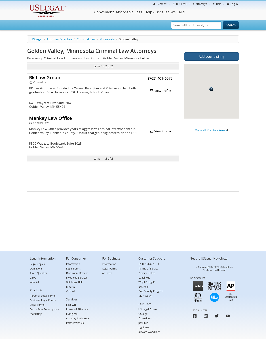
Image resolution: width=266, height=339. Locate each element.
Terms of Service (148, 268)
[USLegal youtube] (228, 316)
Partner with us (75, 323)
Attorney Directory (60, 39)
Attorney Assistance (77, 318)
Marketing (36, 313)
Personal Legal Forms (43, 295)
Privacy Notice (146, 273)
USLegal (37, 39)
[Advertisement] (211, 162)
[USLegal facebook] (195, 316)
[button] (211, 89)
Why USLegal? (146, 282)
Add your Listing (211, 56)
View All (34, 282)
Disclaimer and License (214, 270)
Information (73, 264)
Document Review (77, 273)
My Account (145, 295)
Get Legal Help (74, 282)
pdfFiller (143, 323)
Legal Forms (37, 304)
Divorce (70, 286)
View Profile (162, 91)
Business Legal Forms (43, 300)
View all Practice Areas (211, 130)
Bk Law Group (44, 77)
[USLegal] (46, 5)
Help (218, 4)
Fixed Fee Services (77, 277)
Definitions (36, 268)
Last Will (71, 304)
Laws (33, 277)
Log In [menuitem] (234, 4)
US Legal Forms (147, 309)
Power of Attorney (77, 309)
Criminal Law (86, 39)
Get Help (143, 286)
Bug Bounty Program (150, 291)
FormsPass (145, 318)
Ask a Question (39, 273)
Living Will (71, 313)
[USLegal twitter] (217, 316)
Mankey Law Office (50, 118)
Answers (107, 273)
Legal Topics (37, 264)
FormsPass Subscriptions (44, 309)
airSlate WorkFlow (149, 332)
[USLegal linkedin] (206, 316)
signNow (143, 327)
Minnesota (107, 39)
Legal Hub (144, 277)
